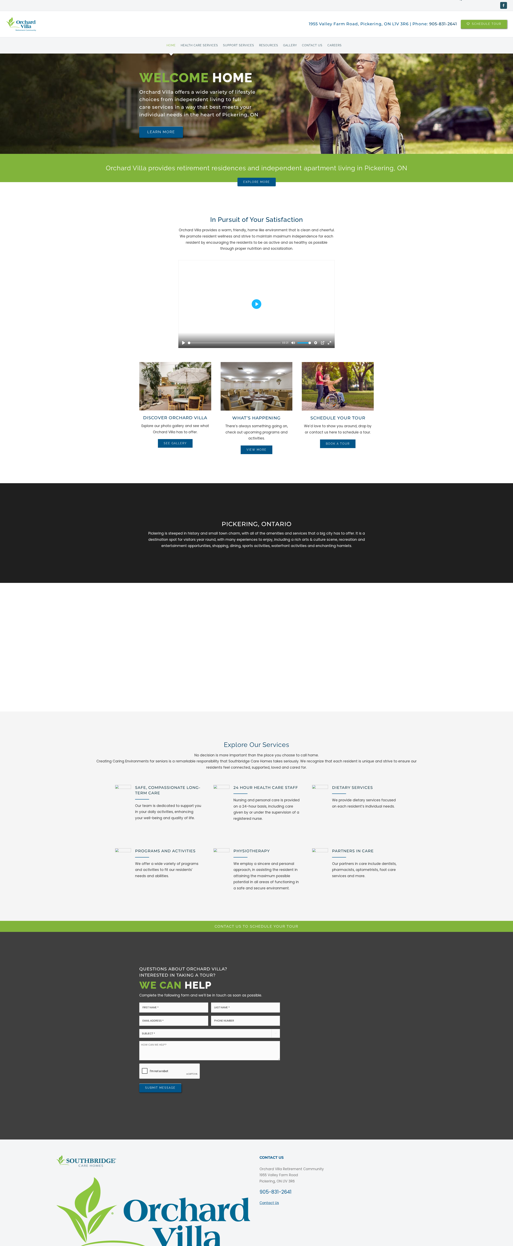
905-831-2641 (443, 23)
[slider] (234, 343)
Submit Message (160, 1087)
